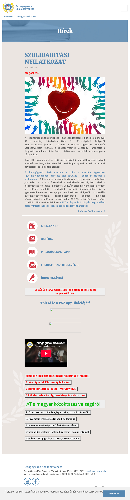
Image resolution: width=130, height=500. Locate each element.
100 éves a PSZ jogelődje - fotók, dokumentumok (53, 438)
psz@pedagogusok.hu (96, 471)
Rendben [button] (114, 493)
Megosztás (32, 72)
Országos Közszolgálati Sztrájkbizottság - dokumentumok (57, 432)
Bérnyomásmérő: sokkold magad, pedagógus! (50, 419)
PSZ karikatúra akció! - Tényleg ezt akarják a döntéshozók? (58, 412)
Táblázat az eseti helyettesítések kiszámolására (52, 425)
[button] (5, 495)
